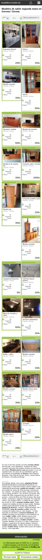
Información (21, 536)
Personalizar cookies (29, 557)
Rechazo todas (10, 557)
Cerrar (36, 540)
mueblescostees (10, 2)
